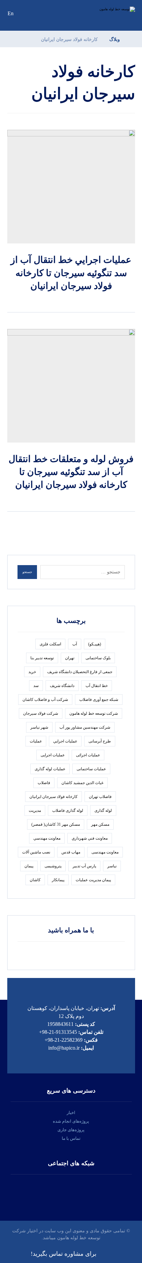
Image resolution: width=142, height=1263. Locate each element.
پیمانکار (58, 880)
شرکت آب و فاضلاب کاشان (45, 699)
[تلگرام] (51, 1191)
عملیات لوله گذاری (50, 769)
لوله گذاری (103, 810)
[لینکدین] (71, 1191)
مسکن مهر (100, 824)
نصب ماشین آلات (36, 852)
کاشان (35, 880)
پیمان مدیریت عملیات (93, 880)
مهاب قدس (70, 852)
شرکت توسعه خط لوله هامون (93, 713)
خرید (32, 671)
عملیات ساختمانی (91, 769)
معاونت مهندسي (46, 838)
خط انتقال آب (97, 685)
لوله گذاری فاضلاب (67, 810)
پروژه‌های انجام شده (71, 1121)
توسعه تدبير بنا (42, 658)
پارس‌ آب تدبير (84, 866)
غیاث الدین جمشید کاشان (82, 782)
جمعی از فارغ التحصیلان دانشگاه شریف (79, 671)
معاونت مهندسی (105, 852)
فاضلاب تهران (100, 796)
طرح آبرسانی (100, 741)
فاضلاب (44, 782)
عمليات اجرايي (65, 741)
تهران (69, 658)
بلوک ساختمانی (98, 658)
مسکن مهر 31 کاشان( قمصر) (55, 824)
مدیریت (35, 810)
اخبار (71, 1112)
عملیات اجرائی (88, 755)
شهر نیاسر (39, 727)
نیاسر (112, 866)
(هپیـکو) (94, 644)
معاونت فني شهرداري (90, 838)
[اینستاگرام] (91, 1191)
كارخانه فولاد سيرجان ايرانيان (53, 796)
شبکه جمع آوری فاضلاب (98, 699)
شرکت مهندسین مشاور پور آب (84, 727)
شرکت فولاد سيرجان (40, 713)
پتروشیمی (53, 866)
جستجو (27, 572)
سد (36, 685)
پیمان (28, 866)
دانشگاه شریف (62, 685)
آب (74, 644)
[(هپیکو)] (112, 9)
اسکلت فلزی (50, 644)
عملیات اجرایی (53, 755)
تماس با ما (71, 1138)
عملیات (36, 741)
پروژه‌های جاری (71, 1129)
